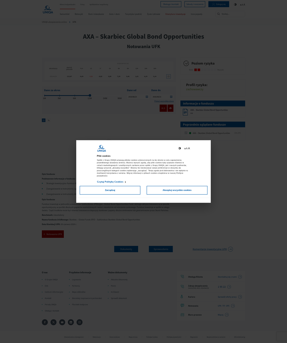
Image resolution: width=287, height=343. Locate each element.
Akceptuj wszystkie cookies (177, 190)
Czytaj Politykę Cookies (110, 181)
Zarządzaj (110, 190)
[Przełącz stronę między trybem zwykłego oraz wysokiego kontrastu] (179, 148)
